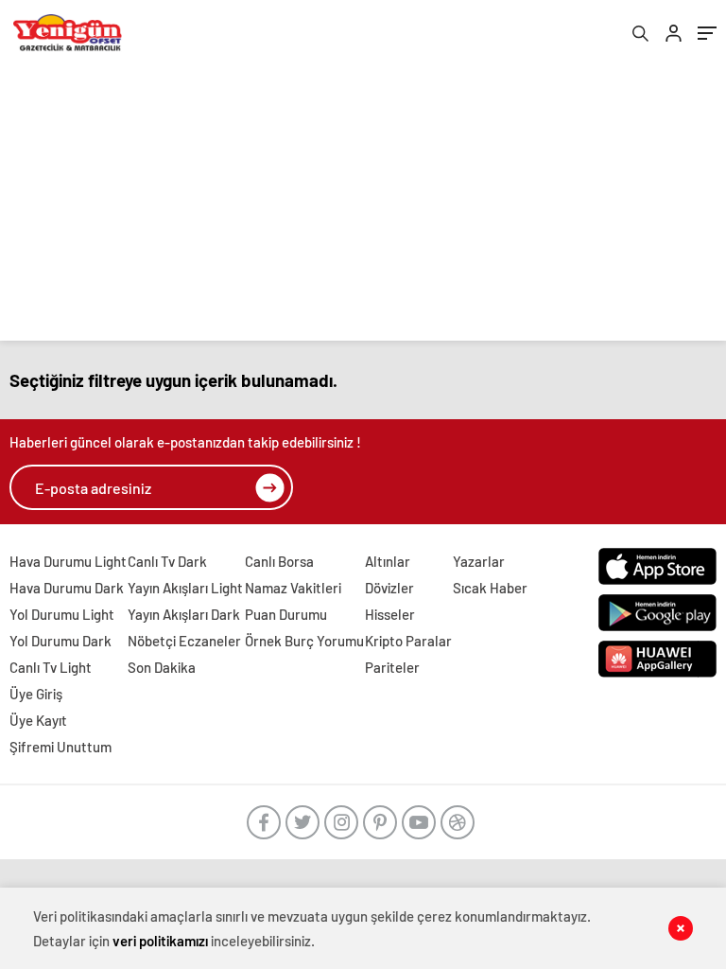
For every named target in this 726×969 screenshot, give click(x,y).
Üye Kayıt (38, 720)
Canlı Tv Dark (167, 561)
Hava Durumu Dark (66, 587)
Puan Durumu (286, 614)
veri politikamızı (160, 940)
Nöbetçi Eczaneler (184, 640)
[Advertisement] (363, 208)
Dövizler (389, 587)
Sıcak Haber (490, 587)
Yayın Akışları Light (185, 587)
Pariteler (392, 667)
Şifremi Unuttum (60, 746)
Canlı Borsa (279, 561)
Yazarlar (479, 561)
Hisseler (390, 614)
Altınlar (387, 561)
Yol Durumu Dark (60, 640)
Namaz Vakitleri (293, 587)
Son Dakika (162, 667)
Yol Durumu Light (61, 614)
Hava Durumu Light (68, 561)
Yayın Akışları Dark (184, 614)
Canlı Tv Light (50, 667)
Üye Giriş (35, 693)
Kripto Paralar (408, 640)
